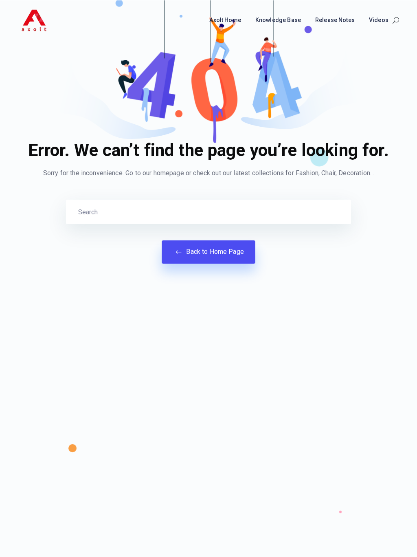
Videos (378, 20)
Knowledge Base (278, 20)
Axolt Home (225, 20)
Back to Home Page (214, 251)
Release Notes (335, 20)
